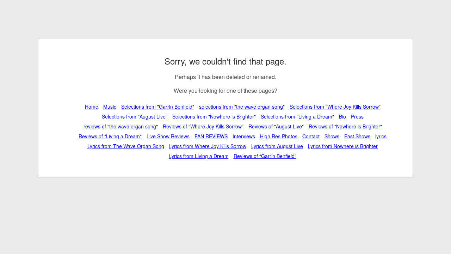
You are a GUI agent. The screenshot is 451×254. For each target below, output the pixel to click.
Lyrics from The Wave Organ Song (125, 146)
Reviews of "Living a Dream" (110, 136)
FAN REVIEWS (211, 136)
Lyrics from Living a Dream (199, 155)
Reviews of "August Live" (276, 126)
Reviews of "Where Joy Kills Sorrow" (203, 126)
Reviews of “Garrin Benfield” (265, 155)
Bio (342, 116)
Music (109, 106)
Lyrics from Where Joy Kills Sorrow (207, 146)
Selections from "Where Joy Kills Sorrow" (335, 106)
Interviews (244, 136)
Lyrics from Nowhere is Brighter (343, 146)
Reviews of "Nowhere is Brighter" (345, 126)
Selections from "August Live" (134, 116)
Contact (311, 136)
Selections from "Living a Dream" (297, 116)
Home (91, 106)
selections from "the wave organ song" (242, 106)
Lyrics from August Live (277, 146)
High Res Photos (278, 136)
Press (357, 116)
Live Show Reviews (168, 136)
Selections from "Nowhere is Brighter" (214, 116)
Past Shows (357, 136)
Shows (332, 136)
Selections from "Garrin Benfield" (157, 106)
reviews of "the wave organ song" (121, 126)
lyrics (381, 136)
